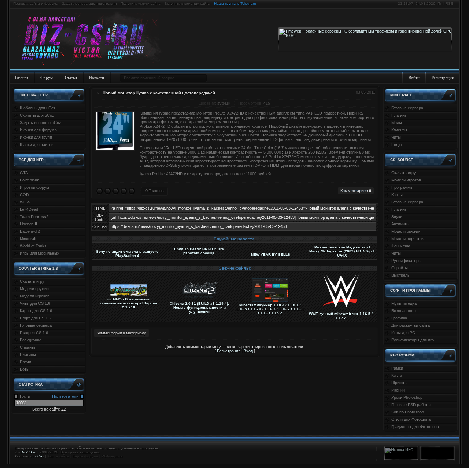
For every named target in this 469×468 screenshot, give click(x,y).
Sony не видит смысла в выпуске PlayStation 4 (127, 254)
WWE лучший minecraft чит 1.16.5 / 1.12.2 (341, 316)
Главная (21, 77)
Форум (46, 77)
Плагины (28, 354)
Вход (248, 351)
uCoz (39, 456)
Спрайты (28, 347)
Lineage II (28, 224)
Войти (414, 77)
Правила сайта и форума (35, 3)
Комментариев (355, 190)
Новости (96, 77)
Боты (24, 369)
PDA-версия (111, 456)
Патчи (25, 362)
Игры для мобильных (39, 253)
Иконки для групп (36, 137)
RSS (449, 3)
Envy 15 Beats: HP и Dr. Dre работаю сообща (199, 251)
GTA (24, 173)
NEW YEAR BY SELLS (270, 254)
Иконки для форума (38, 130)
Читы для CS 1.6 (35, 303)
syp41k (223, 103)
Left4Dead (29, 209)
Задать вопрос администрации (89, 3)
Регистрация (443, 77)
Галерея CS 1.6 (34, 332)
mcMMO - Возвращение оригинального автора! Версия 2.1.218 (128, 303)
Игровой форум (34, 187)
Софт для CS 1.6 (35, 318)
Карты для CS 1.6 (36, 310)
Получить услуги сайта (141, 3)
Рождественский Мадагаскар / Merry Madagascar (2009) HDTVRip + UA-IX (342, 251)
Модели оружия (34, 289)
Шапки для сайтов (36, 144)
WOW (25, 202)
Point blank (29, 180)
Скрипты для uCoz (37, 115)
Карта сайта (58, 456)
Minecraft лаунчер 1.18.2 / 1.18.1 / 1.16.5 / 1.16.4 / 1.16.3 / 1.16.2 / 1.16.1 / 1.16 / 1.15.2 (270, 309)
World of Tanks (33, 246)
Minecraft (28, 238)
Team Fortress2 (34, 216)
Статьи (71, 77)
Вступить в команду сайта (187, 3)
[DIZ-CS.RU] (93, 40)
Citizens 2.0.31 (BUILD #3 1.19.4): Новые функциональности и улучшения (199, 308)
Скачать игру (32, 281)
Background (30, 340)
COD (24, 194)
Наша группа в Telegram (235, 3)
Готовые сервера (36, 325)
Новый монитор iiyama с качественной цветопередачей (159, 93)
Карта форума (85, 456)
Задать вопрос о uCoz (40, 122)
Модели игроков (34, 296)
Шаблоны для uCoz (38, 108)
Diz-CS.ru (28, 452)
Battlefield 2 (30, 231)
